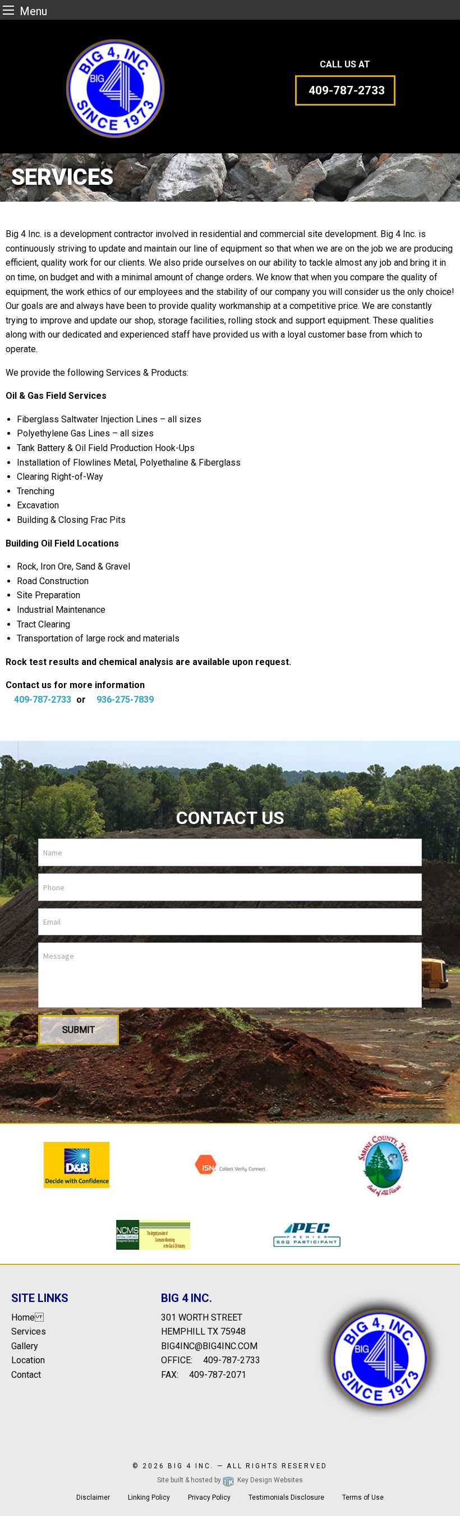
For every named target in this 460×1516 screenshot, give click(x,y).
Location (28, 1360)
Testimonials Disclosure (286, 1497)
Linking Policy (149, 1497)
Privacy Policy (209, 1497)
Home (27, 1317)
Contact (26, 1374)
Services (28, 1331)
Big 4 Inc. (191, 1466)
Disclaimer (93, 1497)
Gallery (24, 1346)
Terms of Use (363, 1497)
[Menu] (8, 10)
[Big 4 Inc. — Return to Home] (115, 86)
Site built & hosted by (230, 1480)
